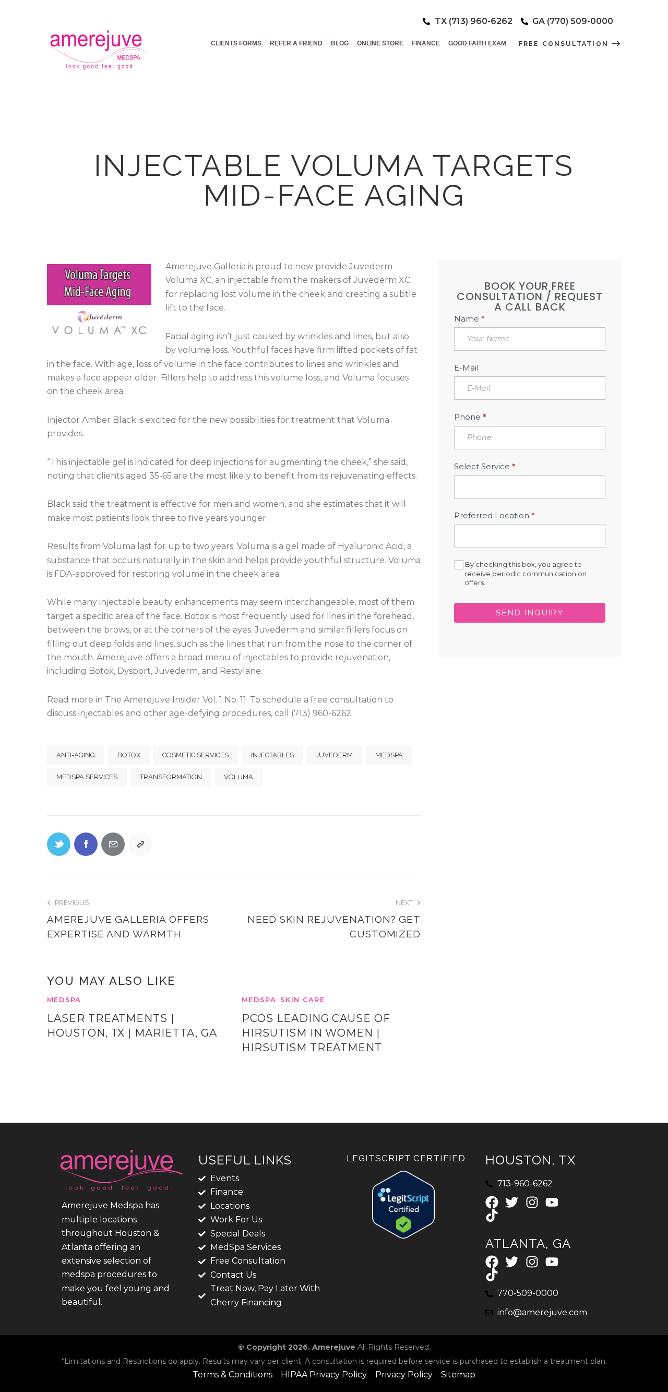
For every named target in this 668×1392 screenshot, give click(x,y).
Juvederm (334, 755)
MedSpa (389, 755)
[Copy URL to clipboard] (140, 844)
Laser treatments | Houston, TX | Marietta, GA (132, 1025)
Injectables (272, 755)
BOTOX (128, 755)
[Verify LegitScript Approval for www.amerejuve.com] (403, 1177)
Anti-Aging (75, 755)
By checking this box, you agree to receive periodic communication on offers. (525, 573)
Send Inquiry (529, 612)
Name (469, 319)
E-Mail (466, 368)
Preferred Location (494, 516)
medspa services (86, 777)
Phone (470, 417)
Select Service (485, 466)
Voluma (238, 777)
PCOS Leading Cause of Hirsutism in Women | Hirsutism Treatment (316, 1033)
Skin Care (302, 999)
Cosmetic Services (195, 755)
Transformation (171, 777)
